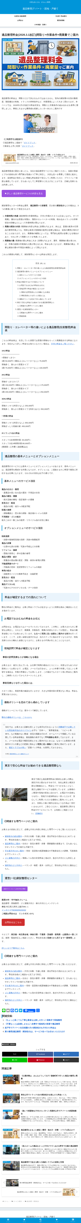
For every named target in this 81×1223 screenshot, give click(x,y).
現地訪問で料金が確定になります (32, 289)
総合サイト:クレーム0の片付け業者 (14, 889)
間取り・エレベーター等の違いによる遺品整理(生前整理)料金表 (41, 268)
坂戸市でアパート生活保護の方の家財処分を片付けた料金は (30, 1028)
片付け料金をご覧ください (62, 344)
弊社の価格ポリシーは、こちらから (17, 717)
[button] (66, 1060)
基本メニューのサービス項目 (30, 275)
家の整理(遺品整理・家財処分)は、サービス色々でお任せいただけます (35, 1031)
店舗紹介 (39, 813)
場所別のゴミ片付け (13, 865)
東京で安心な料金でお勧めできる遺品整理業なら (35, 302)
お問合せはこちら (13, 922)
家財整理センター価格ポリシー (19, 754)
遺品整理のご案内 (13, 844)
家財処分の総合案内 (13, 836)
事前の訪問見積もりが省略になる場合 (35, 292)
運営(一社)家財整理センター (27, 309)
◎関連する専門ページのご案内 (31, 306)
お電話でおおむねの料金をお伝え (32, 285)
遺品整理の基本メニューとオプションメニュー (35, 271)
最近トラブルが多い (17, 747)
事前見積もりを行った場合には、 (34, 295)
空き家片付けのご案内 (14, 851)
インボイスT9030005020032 (14, 910)
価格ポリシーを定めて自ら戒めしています (35, 299)
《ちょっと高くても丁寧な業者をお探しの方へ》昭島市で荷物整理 (33, 1020)
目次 (37, 263)
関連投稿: (22, 316)
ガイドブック (29, 143)
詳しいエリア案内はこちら (13, 948)
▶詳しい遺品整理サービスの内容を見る (24, 193)
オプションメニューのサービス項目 (32, 278)
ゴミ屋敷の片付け (13, 858)
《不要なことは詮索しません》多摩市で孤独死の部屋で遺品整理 (32, 1024)
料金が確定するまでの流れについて (30, 282)
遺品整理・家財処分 (9, 1044)
